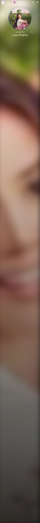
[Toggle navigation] (37, 2)
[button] (32, 32)
